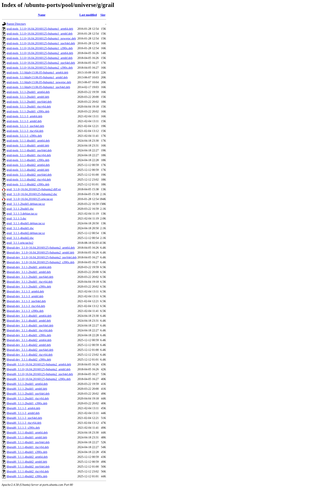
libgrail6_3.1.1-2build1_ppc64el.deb (28, 393)
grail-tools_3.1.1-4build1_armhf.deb (28, 145)
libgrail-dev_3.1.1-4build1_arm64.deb (29, 315)
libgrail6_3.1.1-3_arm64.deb (23, 408)
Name (41, 14)
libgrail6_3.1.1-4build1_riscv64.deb (28, 447)
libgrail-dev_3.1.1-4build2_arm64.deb (29, 340)
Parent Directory (16, 23)
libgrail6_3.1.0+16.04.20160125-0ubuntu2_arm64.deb (39, 364)
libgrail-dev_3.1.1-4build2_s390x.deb (29, 359)
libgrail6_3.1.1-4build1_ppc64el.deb (28, 442)
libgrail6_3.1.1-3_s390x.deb (23, 427)
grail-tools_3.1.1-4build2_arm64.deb (28, 165)
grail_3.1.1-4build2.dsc (20, 238)
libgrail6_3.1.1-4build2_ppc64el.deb (28, 466)
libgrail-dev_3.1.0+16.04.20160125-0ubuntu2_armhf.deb (40, 252)
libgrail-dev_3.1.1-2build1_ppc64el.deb (30, 276)
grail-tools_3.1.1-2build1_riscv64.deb (29, 106)
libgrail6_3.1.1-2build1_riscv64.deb (28, 398)
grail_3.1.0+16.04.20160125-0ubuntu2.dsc (32, 194)
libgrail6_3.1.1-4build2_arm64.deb (27, 456)
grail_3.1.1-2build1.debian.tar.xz (26, 203)
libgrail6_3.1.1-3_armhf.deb (23, 413)
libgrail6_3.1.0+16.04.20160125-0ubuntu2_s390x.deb (39, 379)
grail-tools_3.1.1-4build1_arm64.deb (28, 140)
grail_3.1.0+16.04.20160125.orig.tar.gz (30, 199)
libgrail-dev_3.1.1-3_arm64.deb (25, 291)
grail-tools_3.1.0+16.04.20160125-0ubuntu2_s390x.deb (40, 67)
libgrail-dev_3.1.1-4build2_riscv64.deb (30, 354)
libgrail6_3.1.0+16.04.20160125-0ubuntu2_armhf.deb (38, 369)
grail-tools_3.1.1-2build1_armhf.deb (28, 96)
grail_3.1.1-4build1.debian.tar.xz (26, 223)
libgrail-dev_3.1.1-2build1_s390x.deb (29, 286)
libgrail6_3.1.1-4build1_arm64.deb (27, 432)
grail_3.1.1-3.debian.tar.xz (22, 213)
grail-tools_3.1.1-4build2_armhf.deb (28, 169)
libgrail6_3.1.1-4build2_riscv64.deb (28, 471)
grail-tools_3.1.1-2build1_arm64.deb (28, 92)
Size (102, 14)
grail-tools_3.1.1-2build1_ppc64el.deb (29, 101)
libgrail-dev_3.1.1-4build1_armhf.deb (29, 320)
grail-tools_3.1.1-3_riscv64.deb (25, 130)
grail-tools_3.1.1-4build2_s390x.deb (28, 184)
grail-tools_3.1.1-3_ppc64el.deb (25, 126)
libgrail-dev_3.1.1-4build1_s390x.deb (29, 335)
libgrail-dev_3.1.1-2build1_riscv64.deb (30, 281)
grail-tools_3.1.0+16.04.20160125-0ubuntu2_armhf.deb (40, 58)
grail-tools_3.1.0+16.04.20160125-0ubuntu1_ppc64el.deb (41, 43)
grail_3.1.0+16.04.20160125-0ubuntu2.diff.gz (34, 189)
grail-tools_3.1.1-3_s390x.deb (24, 135)
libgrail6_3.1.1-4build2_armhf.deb (27, 461)
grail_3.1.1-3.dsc (16, 218)
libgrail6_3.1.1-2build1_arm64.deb (27, 383)
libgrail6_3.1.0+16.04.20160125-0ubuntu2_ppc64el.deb (40, 374)
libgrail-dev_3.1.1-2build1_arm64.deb (29, 267)
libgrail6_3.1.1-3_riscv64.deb (24, 422)
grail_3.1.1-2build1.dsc (20, 208)
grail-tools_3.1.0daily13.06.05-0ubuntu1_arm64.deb (37, 72)
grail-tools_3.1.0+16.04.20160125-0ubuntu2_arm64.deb (40, 53)
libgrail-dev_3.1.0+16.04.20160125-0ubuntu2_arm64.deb (41, 247)
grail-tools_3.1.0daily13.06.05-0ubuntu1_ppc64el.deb (38, 87)
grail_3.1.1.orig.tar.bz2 (20, 242)
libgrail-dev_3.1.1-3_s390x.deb (25, 310)
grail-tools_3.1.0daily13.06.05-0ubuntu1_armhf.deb (37, 77)
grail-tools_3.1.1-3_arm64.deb (24, 116)
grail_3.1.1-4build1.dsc (20, 228)
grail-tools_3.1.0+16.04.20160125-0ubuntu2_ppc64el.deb (41, 62)
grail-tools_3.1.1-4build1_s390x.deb (28, 160)
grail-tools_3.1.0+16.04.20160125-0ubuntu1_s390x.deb (40, 48)
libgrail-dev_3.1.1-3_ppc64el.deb (26, 301)
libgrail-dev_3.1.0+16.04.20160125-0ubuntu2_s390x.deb (40, 262)
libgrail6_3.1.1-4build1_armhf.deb (27, 437)
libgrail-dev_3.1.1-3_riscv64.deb (26, 306)
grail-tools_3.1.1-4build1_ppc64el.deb (29, 150)
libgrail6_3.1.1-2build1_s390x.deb (27, 403)
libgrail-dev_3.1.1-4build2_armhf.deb (29, 345)
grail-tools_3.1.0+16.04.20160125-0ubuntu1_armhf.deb (40, 33)
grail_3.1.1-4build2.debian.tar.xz (26, 233)
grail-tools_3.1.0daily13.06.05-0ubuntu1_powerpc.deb (39, 82)
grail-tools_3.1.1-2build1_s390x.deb (28, 111)
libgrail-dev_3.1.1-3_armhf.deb (25, 296)
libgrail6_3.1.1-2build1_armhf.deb (27, 388)
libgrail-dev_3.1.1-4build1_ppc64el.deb (30, 325)
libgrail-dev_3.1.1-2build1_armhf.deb (29, 272)
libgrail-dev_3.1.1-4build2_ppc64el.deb (30, 349)
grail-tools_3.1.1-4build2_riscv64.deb (29, 179)
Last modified (88, 14)
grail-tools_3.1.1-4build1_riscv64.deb (29, 155)
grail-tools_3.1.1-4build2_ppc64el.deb (29, 174)
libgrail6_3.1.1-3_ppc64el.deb (24, 418)
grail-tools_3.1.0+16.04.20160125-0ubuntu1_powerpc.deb (41, 38)
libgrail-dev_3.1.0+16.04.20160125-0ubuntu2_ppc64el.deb (42, 257)
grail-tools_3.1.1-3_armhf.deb (24, 121)
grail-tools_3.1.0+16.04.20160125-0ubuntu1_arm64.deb (40, 28)
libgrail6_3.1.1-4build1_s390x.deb (27, 452)
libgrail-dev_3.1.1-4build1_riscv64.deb (30, 330)
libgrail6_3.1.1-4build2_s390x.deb (27, 476)
